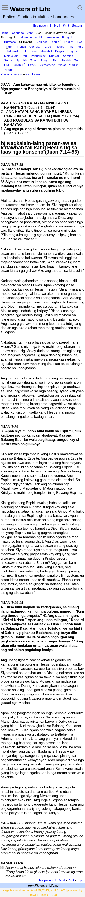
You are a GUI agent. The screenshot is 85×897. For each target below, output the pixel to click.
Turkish (66, 60)
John (30, 33)
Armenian (52, 37)
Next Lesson (34, 74)
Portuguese (38, 56)
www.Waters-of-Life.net (43, 885)
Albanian (26, 37)
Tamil (33, 60)
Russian (54, 56)
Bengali (67, 37)
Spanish (22, 60)
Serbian (68, 56)
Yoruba (8, 69)
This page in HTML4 (46, 25)
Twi (76, 60)
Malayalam (11, 56)
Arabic (39, 37)
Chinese (42, 42)
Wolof (62, 65)
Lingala (72, 51)
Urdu (7, 65)
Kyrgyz (59, 51)
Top (79, 880)
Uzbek (32, 65)
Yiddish (74, 65)
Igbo (80, 46)
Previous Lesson (11, 74)
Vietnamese (47, 65)
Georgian (35, 46)
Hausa (60, 46)
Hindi (71, 46)
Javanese (31, 51)
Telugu (45, 60)
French (21, 46)
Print (66, 25)
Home (4, 33)
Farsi (9, 46)
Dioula (55, 42)
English (69, 42)
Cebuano (18, 33)
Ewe (80, 42)
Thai (55, 60)
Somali (8, 60)
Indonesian (14, 51)
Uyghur (18, 65)
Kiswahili (46, 51)
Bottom (77, 25)
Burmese (10, 42)
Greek (48, 46)
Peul (25, 56)
